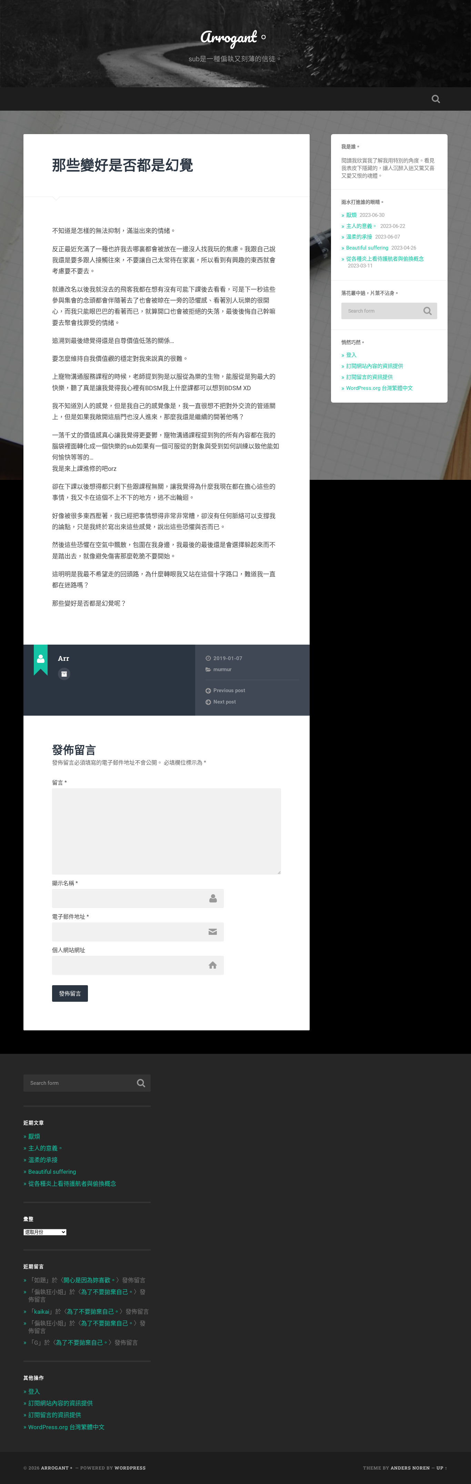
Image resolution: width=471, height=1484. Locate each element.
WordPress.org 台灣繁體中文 (379, 388)
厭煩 (351, 215)
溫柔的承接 (359, 237)
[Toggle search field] (436, 99)
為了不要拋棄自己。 (107, 1292)
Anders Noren (410, 1468)
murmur (222, 669)
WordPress (130, 1468)
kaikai (41, 1311)
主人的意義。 (361, 226)
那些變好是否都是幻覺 (122, 165)
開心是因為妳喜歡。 (89, 1280)
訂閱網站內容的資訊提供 (374, 366)
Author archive (64, 674)
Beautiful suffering (367, 248)
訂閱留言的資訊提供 (369, 377)
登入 (351, 355)
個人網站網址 (68, 950)
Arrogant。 (235, 36)
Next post (224, 702)
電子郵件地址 (70, 917)
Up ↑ (442, 1468)
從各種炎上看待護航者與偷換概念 (385, 259)
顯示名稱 (65, 883)
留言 (59, 783)
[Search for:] (389, 311)
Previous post (229, 690)
